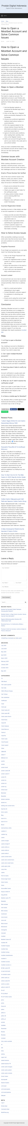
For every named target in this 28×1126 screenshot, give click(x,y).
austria (3, 761)
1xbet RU (3, 735)
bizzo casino (4, 812)
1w (2, 678)
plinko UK (3, 1015)
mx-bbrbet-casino (5, 974)
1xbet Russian (4, 742)
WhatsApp (5, 411)
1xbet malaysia (5, 726)
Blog (7, 21)
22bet (2, 748)
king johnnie (4, 894)
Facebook (14, 409)
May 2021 (3, 671)
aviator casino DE (5, 770)
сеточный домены (6, 1092)
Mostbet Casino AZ (6, 939)
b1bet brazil (4, 789)
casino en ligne (5, 840)
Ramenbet (3, 1028)
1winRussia (4, 700)
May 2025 (3, 651)
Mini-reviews (4, 910)
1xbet (2, 703)
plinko (2, 1009)
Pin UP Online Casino (6, 996)
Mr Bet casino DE (5, 968)
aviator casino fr (5, 773)
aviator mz (4, 783)
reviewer (3, 1038)
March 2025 (4, 658)
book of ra (3, 818)
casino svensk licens (6, 856)
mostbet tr (3, 958)
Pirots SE (3, 1006)
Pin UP (3, 990)
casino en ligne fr (5, 843)
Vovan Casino (4, 1076)
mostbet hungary (5, 945)
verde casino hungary (6, 1066)
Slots (2, 1050)
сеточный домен (5, 1089)
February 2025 (5, 661)
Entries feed (4, 1106)
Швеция (3, 1095)
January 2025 (4, 664)
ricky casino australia (6, 1041)
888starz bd (4, 757)
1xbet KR (3, 722)
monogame (4, 929)
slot (2, 1047)
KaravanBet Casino (6, 888)
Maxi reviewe (4, 904)
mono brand (4, 917)
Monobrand (4, 926)
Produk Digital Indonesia (14, 5)
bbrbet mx (4, 802)
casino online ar (5, 850)
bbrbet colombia (5, 799)
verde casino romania (6, 1073)
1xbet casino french (6, 716)
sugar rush (4, 1057)
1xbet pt (3, 732)
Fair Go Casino (4, 875)
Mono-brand (4, 923)
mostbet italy (4, 949)
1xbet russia (4, 738)
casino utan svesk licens (7, 863)
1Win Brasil (4, 681)
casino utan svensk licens (7, 859)
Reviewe (3, 1035)
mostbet (3, 936)
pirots (2, 1003)
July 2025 (3, 645)
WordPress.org (5, 1112)
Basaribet (3, 796)
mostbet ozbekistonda (7, 955)
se (1, 1044)
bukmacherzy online (6, 828)
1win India (3, 687)
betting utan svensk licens (7, 805)
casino (2, 837)
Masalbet (3, 901)
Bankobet (3, 793)
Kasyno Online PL (5, 891)
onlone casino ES (5, 980)
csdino (3, 872)
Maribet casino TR (5, 898)
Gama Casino (4, 882)
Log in (2, 1102)
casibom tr (4, 831)
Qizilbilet (3, 1025)
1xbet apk (3, 707)
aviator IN (3, 777)
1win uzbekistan (5, 697)
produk (3, 1022)
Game (2, 885)
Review (3, 1031)
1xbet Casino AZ (5, 710)
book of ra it (4, 821)
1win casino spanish (6, 684)
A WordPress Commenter (7, 638)
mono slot (3, 920)
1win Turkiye (4, 694)
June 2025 (4, 648)
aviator (3, 764)
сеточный (3, 1086)
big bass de (4, 808)
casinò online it (5, 853)
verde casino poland (6, 1070)
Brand (2, 824)
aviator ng (3, 786)
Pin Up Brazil (4, 993)
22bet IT (3, 754)
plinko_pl (3, 1019)
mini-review (4, 907)
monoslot (3, 933)
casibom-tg (4, 834)
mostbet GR (4, 942)
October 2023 (4, 667)
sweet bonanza (5, 1060)
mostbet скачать (5, 961)
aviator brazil (4, 767)
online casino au (5, 977)
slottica (3, 1054)
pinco (2, 1000)
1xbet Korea (4, 719)
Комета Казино (5, 1082)
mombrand (4, 914)
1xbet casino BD (5, 713)
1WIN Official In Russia (7, 691)
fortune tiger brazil (6, 879)
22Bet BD (3, 751)
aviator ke (3, 780)
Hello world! (19, 638)
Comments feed (5, 1109)
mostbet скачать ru (6, 965)
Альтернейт (4, 1079)
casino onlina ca (5, 847)
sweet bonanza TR (6, 1063)
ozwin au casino (5, 984)
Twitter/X (21, 409)
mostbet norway (5, 952)
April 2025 (3, 655)
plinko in (3, 1012)
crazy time (4, 869)
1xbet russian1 (4, 745)
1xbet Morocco (5, 729)
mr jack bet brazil (5, 971)
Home (2, 21)
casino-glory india (5, 866)
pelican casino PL (5, 987)
